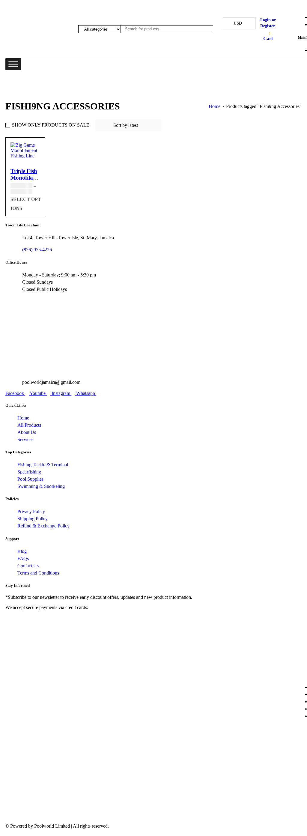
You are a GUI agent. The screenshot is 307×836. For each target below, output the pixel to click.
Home (23, 417)
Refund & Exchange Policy (43, 525)
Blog (22, 551)
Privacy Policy (31, 511)
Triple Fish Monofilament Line (27, 177)
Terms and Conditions (38, 572)
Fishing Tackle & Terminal (42, 464)
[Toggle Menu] (13, 64)
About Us (26, 432)
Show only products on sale (50, 124)
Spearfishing (29, 471)
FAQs (23, 558)
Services (25, 439)
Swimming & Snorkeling (41, 486)
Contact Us (28, 565)
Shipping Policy (32, 518)
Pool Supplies (30, 479)
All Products (29, 425)
